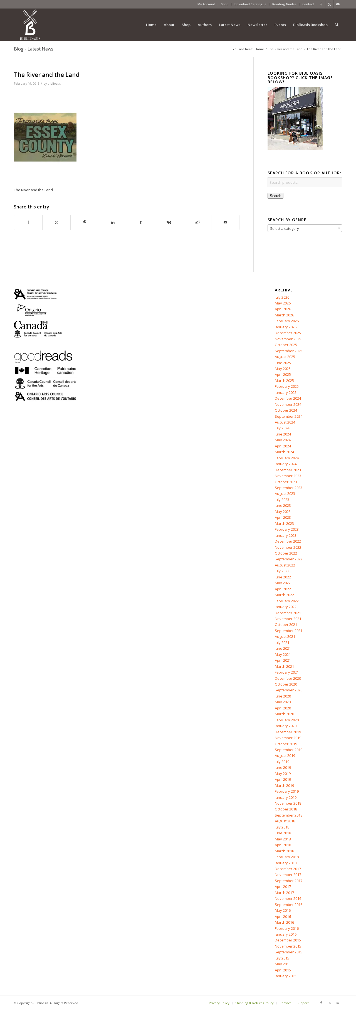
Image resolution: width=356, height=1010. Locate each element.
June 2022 (283, 577)
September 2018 (288, 815)
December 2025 (288, 332)
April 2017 (283, 886)
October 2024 (286, 410)
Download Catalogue (250, 4)
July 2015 (282, 958)
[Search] (336, 25)
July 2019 (282, 761)
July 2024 (282, 427)
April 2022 (283, 588)
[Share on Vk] (169, 222)
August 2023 (285, 493)
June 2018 (283, 832)
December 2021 (288, 612)
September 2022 (288, 558)
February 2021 (287, 672)
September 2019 (288, 749)
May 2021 (283, 654)
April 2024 (283, 446)
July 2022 (282, 570)
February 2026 (287, 320)
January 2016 (285, 934)
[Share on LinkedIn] (113, 222)
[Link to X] (329, 4)
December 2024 (288, 398)
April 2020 (283, 708)
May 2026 (283, 303)
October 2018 (286, 809)
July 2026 (282, 297)
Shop (225, 4)
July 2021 (282, 642)
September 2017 (288, 880)
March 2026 (284, 315)
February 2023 (287, 529)
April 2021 (283, 660)
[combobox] (305, 228)
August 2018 (285, 820)
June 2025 (283, 362)
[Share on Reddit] (197, 222)
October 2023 (286, 481)
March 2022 (284, 594)
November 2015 (288, 946)
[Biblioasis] (30, 25)
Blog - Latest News (33, 49)
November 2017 (288, 874)
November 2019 (288, 737)
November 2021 (288, 618)
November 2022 (288, 547)
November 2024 (288, 404)
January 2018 (285, 862)
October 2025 (286, 344)
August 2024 (285, 422)
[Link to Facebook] (321, 4)
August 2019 (285, 755)
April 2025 (283, 374)
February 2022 (287, 600)
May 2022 (283, 582)
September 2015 (288, 951)
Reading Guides (284, 4)
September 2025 (288, 350)
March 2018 (284, 850)
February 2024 (287, 457)
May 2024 (283, 439)
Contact (308, 4)
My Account (206, 4)
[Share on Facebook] (28, 222)
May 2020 (283, 701)
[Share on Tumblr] (141, 222)
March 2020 (284, 713)
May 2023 (283, 511)
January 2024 (285, 463)
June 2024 (283, 434)
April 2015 (283, 970)
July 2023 (282, 499)
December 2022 (288, 541)
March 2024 (284, 451)
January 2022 (285, 606)
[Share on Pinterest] (84, 222)
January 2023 (285, 535)
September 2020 (288, 689)
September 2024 (288, 416)
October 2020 (286, 684)
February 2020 (287, 719)
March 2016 (284, 922)
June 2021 (283, 648)
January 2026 (285, 326)
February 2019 (287, 791)
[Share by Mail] (225, 222)
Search (275, 196)
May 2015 (283, 963)
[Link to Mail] (338, 4)
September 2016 (288, 904)
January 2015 (285, 975)
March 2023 (284, 523)
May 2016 (283, 910)
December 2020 (288, 678)
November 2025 (288, 338)
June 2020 (283, 696)
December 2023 (288, 469)
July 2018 (282, 827)
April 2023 (283, 517)
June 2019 (283, 767)
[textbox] (305, 228)
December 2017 (288, 868)
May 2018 (283, 839)
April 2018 (283, 844)
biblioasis (54, 83)
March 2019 (284, 785)
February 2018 (287, 856)
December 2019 (288, 731)
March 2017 (284, 892)
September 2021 (288, 630)
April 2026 (283, 308)
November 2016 (288, 898)
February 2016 (287, 928)
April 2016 (283, 916)
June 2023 (283, 505)
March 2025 (284, 380)
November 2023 (288, 475)
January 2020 (285, 725)
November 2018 (288, 803)
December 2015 (288, 940)
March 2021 (284, 666)
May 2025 (283, 368)
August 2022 (285, 565)
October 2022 (286, 553)
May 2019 (283, 773)
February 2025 (287, 386)
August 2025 (285, 356)
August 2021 (285, 636)
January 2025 (285, 392)
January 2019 (285, 797)
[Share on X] (56, 222)
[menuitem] (206, 4)
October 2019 (286, 743)
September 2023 (288, 487)
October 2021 (286, 624)
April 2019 (283, 779)
